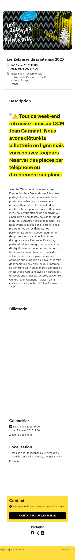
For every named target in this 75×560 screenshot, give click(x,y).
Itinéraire (14, 461)
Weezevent (18, 550)
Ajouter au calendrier (21, 435)
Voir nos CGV (68, 550)
